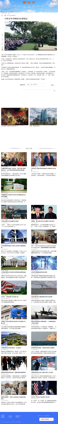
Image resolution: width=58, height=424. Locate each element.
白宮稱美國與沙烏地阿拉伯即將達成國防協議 (13, 272)
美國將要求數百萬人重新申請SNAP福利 (42, 372)
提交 (52, 85)
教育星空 (25, 7)
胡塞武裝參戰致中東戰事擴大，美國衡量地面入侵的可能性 (43, 322)
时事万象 (9, 15)
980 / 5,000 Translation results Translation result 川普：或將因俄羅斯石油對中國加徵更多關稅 (44, 246)
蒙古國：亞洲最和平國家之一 (35, 126)
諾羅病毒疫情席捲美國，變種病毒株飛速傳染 (13, 372)
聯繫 (3, 3)
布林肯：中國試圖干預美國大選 (9, 297)
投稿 (3, 1)
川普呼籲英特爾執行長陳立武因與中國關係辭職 (13, 246)
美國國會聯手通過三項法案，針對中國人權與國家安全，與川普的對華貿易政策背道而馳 (13, 169)
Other (34, 7)
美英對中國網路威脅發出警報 (39, 272)
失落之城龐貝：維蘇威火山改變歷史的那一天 (9, 126)
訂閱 (3, 5)
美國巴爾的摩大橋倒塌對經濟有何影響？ (42, 297)
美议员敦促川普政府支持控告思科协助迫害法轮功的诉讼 (13, 195)
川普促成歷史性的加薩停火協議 (9, 221)
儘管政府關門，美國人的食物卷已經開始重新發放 (13, 398)
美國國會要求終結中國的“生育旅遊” (11, 348)
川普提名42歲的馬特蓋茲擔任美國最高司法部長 (43, 169)
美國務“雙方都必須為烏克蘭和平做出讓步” (43, 221)
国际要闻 (13, 15)
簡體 (56, 2)
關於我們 (3, 416)
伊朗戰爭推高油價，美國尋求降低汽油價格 (42, 348)
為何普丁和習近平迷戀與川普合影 (40, 397)
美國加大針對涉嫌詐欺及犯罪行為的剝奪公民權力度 (13, 322)
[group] (9, 10)
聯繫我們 (3, 417)
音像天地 (29, 7)
